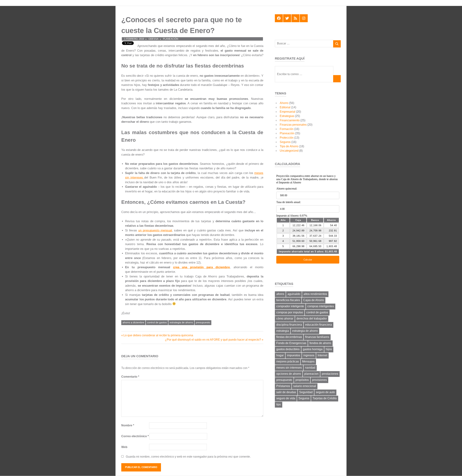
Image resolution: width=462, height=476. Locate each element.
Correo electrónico (135, 436)
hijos (329, 349)
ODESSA (153, 39)
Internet (322, 355)
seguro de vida (285, 398)
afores (280, 293)
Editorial (285, 107)
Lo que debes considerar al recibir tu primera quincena (158, 335)
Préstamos (283, 386)
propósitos (302, 379)
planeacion (311, 373)
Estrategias (287, 116)
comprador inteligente (290, 306)
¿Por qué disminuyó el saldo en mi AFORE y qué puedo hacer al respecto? (213, 339)
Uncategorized (289, 150)
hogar (280, 355)
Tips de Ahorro (289, 146)
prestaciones (330, 373)
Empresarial (287, 111)
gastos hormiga (312, 349)
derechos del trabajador (312, 318)
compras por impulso (289, 312)
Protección (286, 137)
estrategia (282, 330)
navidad (310, 367)
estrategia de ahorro (181, 322)
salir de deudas (286, 392)
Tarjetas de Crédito (325, 398)
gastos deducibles (288, 349)
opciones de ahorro (288, 373)
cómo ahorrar (284, 318)
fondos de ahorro (320, 343)
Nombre (127, 425)
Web (124, 447)
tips (278, 404)
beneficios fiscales (288, 300)
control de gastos (157, 322)
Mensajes (308, 361)
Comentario (130, 376)
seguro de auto (325, 392)
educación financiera (318, 324)
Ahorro (284, 103)
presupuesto (203, 322)
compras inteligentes (320, 306)
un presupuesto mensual (155, 230)
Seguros (285, 142)
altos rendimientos (315, 293)
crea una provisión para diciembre (201, 267)
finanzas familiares (317, 336)
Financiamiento (290, 120)
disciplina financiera (289, 324)
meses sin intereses (289, 367)
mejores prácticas (287, 361)
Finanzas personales (293, 124)
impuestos (293, 355)
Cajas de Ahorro (313, 300)
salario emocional (304, 386)
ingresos (308, 355)
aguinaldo (293, 293)
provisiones (319, 379)
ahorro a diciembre (133, 322)
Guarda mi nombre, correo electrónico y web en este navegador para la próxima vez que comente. (188, 456)
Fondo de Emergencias (291, 343)
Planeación (170, 39)
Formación (286, 129)
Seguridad (306, 392)
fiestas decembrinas (289, 336)
